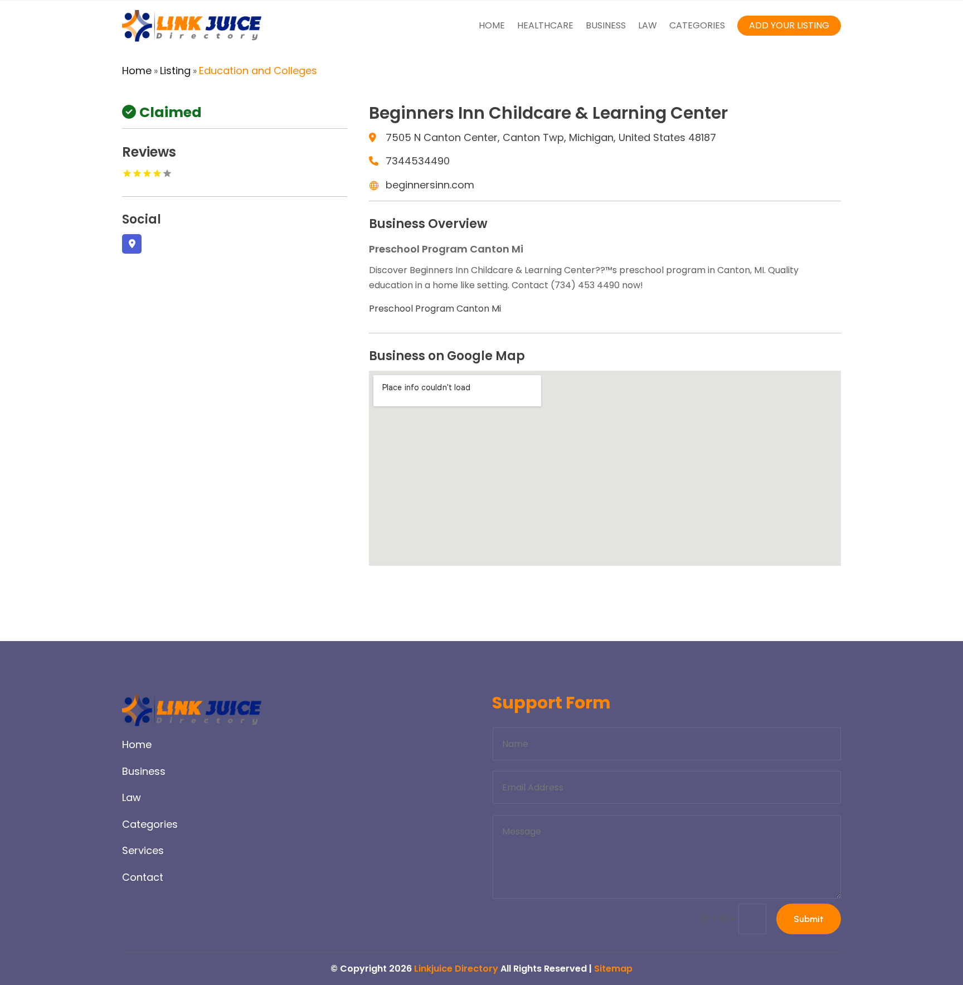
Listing (175, 70)
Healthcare (545, 25)
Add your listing (789, 25)
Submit (809, 919)
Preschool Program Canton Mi (435, 308)
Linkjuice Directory (456, 968)
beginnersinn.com (430, 185)
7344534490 (418, 161)
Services (143, 850)
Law (647, 25)
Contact (142, 877)
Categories (697, 25)
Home (492, 25)
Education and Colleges (258, 70)
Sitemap (613, 968)
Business (606, 25)
